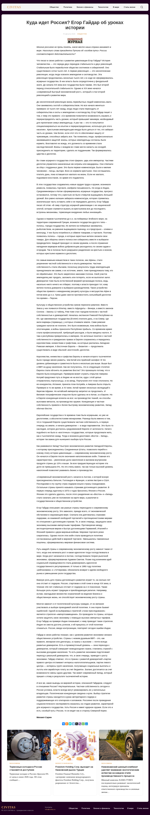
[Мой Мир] (86, 723)
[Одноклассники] (66, 723)
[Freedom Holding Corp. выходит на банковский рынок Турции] (75, 745)
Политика (68, 7)
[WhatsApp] (83, 723)
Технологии (103, 7)
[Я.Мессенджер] (70, 723)
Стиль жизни (129, 7)
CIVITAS (14, 7)
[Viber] (80, 723)
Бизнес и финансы (85, 7)
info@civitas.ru (50, 809)
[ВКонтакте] (63, 723)
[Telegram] (73, 723)
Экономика (14, 763)
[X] (76, 723)
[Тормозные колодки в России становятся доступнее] (29, 745)
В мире (116, 7)
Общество (54, 7)
